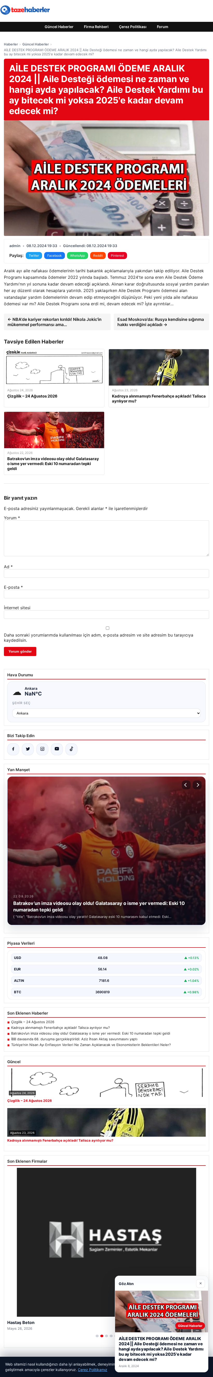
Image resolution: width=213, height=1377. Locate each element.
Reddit (98, 255)
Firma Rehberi (96, 26)
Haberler (11, 44)
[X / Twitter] (28, 749)
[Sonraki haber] (197, 784)
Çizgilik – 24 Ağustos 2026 (32, 1022)
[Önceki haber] (186, 784)
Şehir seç (21, 703)
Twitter (34, 255)
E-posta (13, 587)
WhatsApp (77, 255)
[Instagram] (42, 749)
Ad (8, 566)
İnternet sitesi (17, 607)
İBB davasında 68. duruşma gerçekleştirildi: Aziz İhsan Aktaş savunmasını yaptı (74, 1039)
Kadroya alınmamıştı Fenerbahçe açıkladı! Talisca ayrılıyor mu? (60, 1027)
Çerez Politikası (133, 26)
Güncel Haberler (59, 26)
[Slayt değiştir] (97, 1336)
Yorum (12, 517)
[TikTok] (71, 749)
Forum (162, 26)
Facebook (54, 255)
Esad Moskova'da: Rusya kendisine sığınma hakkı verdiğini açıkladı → (160, 322)
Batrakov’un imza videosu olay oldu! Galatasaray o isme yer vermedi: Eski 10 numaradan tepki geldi (90, 1033)
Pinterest (117, 255)
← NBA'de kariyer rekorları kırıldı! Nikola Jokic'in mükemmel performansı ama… (55, 322)
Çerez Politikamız (92, 1369)
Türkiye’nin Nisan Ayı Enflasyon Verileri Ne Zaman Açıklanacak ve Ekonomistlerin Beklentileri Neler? (91, 1045)
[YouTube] (57, 749)
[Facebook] (13, 749)
